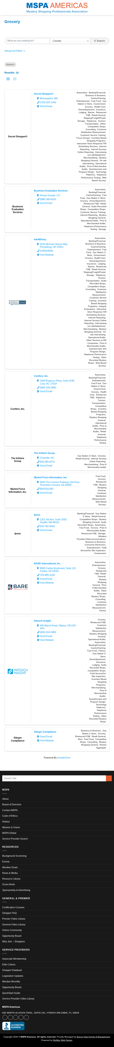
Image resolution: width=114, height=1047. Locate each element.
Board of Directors (11, 804)
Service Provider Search (15, 838)
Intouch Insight (42, 621)
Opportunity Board (11, 936)
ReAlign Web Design (62, 1040)
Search (101, 41)
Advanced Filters (13, 51)
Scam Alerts (8, 884)
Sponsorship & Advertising (16, 890)
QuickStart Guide (11, 993)
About (5, 799)
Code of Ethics (10, 816)
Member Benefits (11, 981)
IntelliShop (40, 239)
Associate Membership (14, 959)
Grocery (9, 64)
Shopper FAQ (9, 913)
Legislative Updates (12, 976)
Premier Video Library (13, 919)
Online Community (12, 930)
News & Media (10, 873)
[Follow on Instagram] (10, 1017)
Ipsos (37, 515)
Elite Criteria (8, 964)
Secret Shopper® (43, 94)
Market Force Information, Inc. (50, 477)
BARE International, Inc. (47, 563)
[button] (4, 7)
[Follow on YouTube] (26, 1017)
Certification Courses (13, 907)
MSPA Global (9, 833)
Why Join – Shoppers (13, 941)
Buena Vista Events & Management (93, 1037)
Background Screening (14, 856)
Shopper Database (12, 970)
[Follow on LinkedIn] (21, 1017)
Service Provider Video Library (18, 998)
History (6, 821)
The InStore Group (44, 453)
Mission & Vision (11, 827)
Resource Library (11, 878)
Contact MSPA (10, 810)
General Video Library (13, 924)
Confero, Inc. (41, 376)
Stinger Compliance (45, 732)
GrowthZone (63, 757)
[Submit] (109, 778)
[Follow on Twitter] (15, 1017)
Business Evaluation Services (51, 190)
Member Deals (10, 867)
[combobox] (70, 41)
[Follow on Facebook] (5, 1017)
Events (6, 861)
